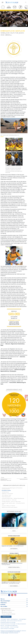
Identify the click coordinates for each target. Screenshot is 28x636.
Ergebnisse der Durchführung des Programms (9, 507)
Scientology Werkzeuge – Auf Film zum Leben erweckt (11, 501)
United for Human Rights (5, 626)
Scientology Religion (22, 619)
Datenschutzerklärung (9, 631)
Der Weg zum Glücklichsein (21, 623)
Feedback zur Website (7, 612)
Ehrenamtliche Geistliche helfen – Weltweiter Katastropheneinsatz (13, 498)
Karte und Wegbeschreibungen (9, 614)
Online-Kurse (4, 602)
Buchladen (3, 604)
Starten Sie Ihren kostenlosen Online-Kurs (14, 620)
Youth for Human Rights (14, 626)
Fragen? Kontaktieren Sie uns (8, 610)
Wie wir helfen (4, 606)
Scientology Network (14, 619)
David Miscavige (3, 620)
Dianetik (8, 619)
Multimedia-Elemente (23, 479)
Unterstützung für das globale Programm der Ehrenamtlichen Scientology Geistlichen (12, 488)
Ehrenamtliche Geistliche (6, 490)
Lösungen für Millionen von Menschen (8, 505)
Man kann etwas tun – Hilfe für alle (9, 500)
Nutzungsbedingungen (4, 632)
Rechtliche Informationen (13, 632)
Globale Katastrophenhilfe (6, 496)
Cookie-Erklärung (17, 631)
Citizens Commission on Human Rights (7, 628)
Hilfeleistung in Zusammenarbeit (7, 493)
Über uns (3, 599)
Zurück (2, 477)
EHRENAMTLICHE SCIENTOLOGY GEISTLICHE (6, 480)
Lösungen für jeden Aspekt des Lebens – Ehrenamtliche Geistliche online (13, 503)
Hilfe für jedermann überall (6, 495)
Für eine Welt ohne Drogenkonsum (11, 625)
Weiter (25, 477)
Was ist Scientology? (5, 600)
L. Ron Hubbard (3, 619)
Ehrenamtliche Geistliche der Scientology (8, 622)
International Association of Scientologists (8, 623)
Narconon (2, 625)
